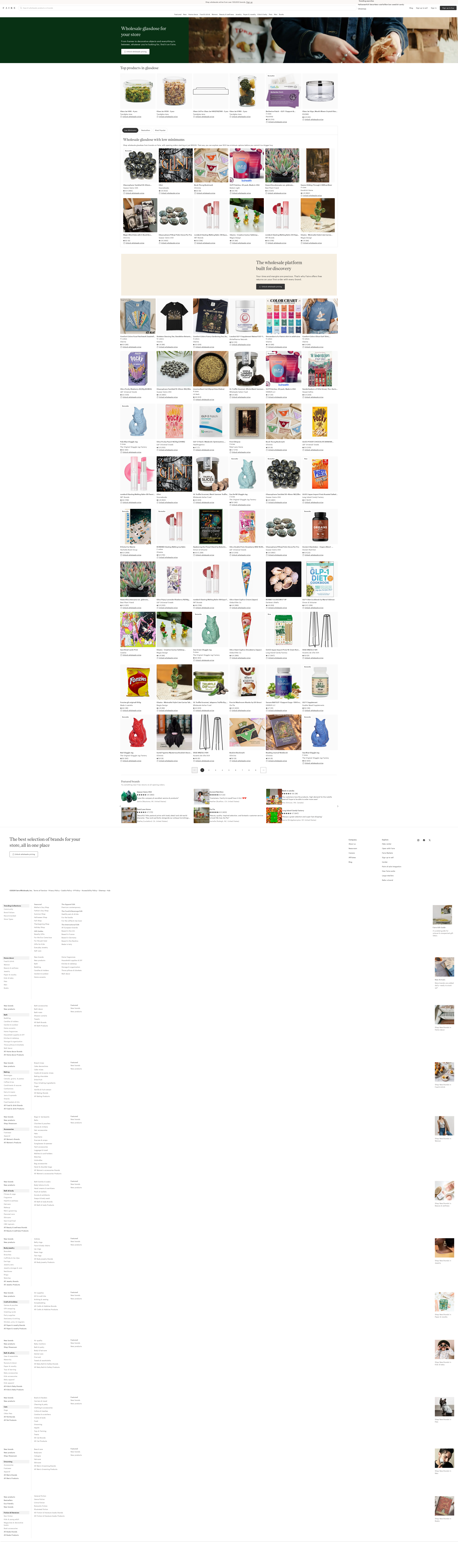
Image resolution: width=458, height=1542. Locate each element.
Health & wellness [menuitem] (11, 1201)
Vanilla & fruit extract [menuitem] (42, 1090)
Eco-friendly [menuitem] (8, 1504)
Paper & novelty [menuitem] (10, 975)
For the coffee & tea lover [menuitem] (72, 921)
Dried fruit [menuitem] (38, 1080)
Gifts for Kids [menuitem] (39, 944)
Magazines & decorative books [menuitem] (13, 1524)
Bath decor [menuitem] (38, 1009)
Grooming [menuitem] (38, 1424)
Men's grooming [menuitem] (10, 1211)
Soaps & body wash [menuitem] (42, 1198)
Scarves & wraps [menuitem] (40, 1140)
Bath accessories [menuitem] (41, 1006)
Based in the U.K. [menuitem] (68, 931)
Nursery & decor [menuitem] (10, 1363)
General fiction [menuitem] (40, 1496)
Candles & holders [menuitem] (41, 970)
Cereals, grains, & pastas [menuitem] (14, 1079)
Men (275, 14)
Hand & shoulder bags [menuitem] (43, 1167)
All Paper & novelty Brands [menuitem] (14, 1325)
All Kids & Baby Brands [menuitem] (13, 1386)
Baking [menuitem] (7, 1072)
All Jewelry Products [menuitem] (12, 1285)
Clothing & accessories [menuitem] (43, 1408)
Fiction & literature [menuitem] (11, 1513)
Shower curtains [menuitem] (40, 1016)
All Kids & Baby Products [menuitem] (14, 1390)
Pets (270, 14)
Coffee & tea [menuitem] (9, 1082)
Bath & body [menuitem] (9, 1191)
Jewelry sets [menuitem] (9, 1265)
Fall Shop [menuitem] (38, 921)
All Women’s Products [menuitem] (12, 1143)
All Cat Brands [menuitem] (40, 1438)
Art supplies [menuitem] (39, 1293)
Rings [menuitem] (6, 1275)
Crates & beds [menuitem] (40, 1418)
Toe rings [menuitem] (37, 1256)
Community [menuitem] (8, 909)
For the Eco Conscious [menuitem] (43, 937)
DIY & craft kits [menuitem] (40, 1296)
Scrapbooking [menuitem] (39, 1303)
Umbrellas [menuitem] (38, 1160)
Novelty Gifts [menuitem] (39, 934)
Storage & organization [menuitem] (71, 967)
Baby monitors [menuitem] (40, 1344)
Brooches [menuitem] (7, 1255)
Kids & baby (262, 14)
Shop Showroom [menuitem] (10, 1123)
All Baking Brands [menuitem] (41, 1093)
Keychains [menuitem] (38, 1137)
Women (215, 14)
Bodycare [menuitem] (38, 1453)
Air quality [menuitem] (38, 1340)
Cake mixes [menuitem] (38, 1070)
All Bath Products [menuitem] (41, 1026)
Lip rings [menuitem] (37, 1249)
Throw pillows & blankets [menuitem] (72, 970)
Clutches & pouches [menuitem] (42, 1123)
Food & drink (205, 14)
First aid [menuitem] (37, 1357)
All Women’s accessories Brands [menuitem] (47, 1170)
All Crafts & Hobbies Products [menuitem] (46, 1309)
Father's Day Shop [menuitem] (41, 911)
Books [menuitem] (6, 988)
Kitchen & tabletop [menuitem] (69, 964)
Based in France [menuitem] (68, 934)
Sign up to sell (422, 8)
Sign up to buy (448, 8)
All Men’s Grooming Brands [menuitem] (45, 1466)
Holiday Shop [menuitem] (39, 927)
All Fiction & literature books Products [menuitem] (49, 1516)
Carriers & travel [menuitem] (40, 1401)
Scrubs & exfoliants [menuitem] (42, 1195)
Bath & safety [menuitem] (9, 1353)
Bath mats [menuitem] (38, 1012)
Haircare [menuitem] (7, 1204)
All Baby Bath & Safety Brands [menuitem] (46, 1364)
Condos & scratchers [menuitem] (42, 1414)
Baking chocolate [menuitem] (41, 1076)
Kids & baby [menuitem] (9, 978)
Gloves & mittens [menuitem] (41, 1127)
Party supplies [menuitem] (9, 1315)
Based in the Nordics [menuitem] (70, 941)
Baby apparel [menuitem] (9, 1380)
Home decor (193, 14)
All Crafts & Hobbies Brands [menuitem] (45, 1306)
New (185, 14)
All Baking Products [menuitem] (42, 1096)
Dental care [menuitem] (38, 1354)
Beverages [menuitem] (8, 1075)
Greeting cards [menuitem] (10, 1312)
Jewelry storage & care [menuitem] (13, 1268)
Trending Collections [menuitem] (12, 906)
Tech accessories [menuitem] (41, 1147)
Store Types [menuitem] (8, 919)
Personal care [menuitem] (9, 1214)
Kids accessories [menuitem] (10, 1376)
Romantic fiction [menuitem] (40, 1506)
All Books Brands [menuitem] (10, 1532)
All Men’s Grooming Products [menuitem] (45, 1469)
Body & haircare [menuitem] (40, 1350)
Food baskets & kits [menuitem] (12, 1102)
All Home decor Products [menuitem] (14, 1055)
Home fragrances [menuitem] (68, 957)
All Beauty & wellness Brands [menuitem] (15, 1227)
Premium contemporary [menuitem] (71, 907)
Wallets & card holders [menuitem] (43, 1153)
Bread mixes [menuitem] (39, 1063)
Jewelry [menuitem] (7, 971)
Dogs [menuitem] (6, 1410)
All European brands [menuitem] (70, 928)
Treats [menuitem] (36, 1434)
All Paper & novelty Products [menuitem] (15, 1329)
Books (281, 14)
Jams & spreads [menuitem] (10, 1095)
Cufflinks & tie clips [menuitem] (12, 1258)
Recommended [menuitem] (10, 916)
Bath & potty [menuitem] (39, 1347)
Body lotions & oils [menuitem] (41, 1185)
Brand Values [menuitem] (9, 912)
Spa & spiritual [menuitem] (10, 1221)
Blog (411, 8)
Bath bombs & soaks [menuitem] (42, 1182)
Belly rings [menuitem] (38, 1242)
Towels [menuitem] (37, 1019)
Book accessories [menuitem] (11, 1528)
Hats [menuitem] (36, 1133)
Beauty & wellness (226, 14)
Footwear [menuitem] (7, 1132)
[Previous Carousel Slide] (120, 806)
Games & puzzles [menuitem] (11, 1305)
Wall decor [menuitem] (66, 974)
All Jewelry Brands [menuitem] (11, 1281)
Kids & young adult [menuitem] (11, 1519)
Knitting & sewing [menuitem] (41, 1299)
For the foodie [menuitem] (67, 917)
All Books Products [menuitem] (11, 1535)
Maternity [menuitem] (7, 1360)
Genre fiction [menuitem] (39, 1499)
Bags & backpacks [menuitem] (41, 1117)
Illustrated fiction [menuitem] (41, 1509)
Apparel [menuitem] (7, 1136)
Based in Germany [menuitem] (69, 938)
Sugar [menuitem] (36, 1086)
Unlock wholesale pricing (272, 287)
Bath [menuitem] (36, 964)
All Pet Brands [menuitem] (9, 1417)
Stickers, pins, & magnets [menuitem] (14, 1322)
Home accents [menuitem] (40, 977)
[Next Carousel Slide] (338, 806)
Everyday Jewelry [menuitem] (41, 947)
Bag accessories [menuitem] (40, 1163)
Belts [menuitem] (36, 1120)
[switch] (130, 130)
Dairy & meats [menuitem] (9, 1092)
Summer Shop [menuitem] (40, 914)
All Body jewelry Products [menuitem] (44, 1262)
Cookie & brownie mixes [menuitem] (43, 1073)
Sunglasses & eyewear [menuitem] (43, 1143)
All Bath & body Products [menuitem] (44, 1205)
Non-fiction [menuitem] (8, 1516)
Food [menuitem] (36, 1421)
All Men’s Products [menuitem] (11, 1478)
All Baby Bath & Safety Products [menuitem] (47, 1367)
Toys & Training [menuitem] (40, 1431)
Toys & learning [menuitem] (10, 1370)
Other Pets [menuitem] (8, 1413)
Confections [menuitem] (8, 1089)
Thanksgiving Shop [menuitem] (41, 924)
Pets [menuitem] (5, 981)
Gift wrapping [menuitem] (9, 1308)
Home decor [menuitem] (9, 958)
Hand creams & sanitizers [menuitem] (44, 1188)
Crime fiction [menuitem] (39, 1503)
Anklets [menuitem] (37, 1239)
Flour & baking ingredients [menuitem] (44, 1083)
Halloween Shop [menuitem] (40, 917)
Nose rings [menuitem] (38, 1252)
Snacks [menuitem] (7, 1099)
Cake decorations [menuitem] (41, 1066)
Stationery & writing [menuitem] (12, 1318)
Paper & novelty (249, 14)
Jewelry (239, 14)
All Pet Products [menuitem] (10, 1420)
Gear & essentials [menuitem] (11, 1356)
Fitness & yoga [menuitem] (10, 1194)
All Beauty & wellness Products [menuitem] (16, 1231)
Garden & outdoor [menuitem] (41, 974)
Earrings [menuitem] (7, 1261)
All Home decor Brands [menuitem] (13, 1051)
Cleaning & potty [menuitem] (41, 1404)
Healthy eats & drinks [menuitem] (70, 914)
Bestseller (271, 76)
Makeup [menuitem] (7, 1207)
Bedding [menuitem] (37, 967)
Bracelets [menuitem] (7, 1251)
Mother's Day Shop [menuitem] (41, 907)
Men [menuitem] (5, 985)
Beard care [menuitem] (38, 1449)
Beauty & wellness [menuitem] (11, 968)
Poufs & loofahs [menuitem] (40, 1192)
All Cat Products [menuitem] (40, 1441)
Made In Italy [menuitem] (67, 944)
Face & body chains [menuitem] (42, 1246)
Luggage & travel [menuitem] (41, 1150)
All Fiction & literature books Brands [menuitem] (48, 1513)
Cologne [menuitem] (37, 1456)
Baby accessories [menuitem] (11, 1373)
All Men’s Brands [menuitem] (10, 1475)
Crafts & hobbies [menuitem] (10, 1302)
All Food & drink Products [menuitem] (14, 1109)
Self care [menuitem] (37, 951)
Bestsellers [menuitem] (8, 1500)
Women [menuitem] (7, 965)
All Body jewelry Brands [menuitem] (43, 1259)
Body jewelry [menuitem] (9, 1248)
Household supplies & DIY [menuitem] (72, 960)
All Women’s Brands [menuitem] (12, 1139)
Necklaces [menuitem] (8, 1271)
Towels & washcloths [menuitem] (42, 1360)
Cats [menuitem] (6, 1407)
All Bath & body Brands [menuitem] (43, 1202)
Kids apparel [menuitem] (9, 1383)
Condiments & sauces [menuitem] (12, 1085)
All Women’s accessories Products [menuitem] (47, 1174)
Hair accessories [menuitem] (40, 1130)
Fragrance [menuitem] (8, 1197)
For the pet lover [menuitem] (40, 941)
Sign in (434, 8)
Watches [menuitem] (37, 1157)
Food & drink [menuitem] (9, 961)
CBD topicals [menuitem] (9, 1224)
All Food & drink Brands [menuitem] (13, 1105)
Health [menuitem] (36, 1428)
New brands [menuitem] (39, 957)
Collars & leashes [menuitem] (41, 1411)
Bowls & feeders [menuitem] (40, 1398)
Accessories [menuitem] (9, 1129)
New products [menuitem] (39, 960)
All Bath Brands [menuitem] (40, 1022)
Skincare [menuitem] (7, 1217)
